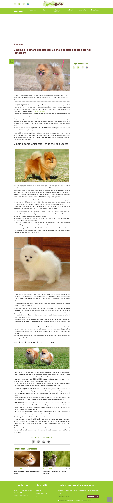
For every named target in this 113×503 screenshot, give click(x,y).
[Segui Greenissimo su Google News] (28, 4)
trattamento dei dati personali (75, 500)
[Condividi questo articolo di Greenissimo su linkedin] (43, 442)
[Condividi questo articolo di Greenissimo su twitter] (38, 442)
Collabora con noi (41, 493)
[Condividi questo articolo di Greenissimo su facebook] (33, 442)
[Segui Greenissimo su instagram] (23, 4)
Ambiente (82, 10)
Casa (44, 10)
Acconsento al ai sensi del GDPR (75, 500)
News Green (95, 10)
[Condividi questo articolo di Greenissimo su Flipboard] (49, 442)
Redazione (39, 490)
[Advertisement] (56, 28)
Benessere (32, 10)
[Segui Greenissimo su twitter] (19, 4)
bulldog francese (39, 111)
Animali (70, 10)
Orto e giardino (57, 11)
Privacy (38, 497)
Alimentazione (18, 12)
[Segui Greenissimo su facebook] (15, 4)
